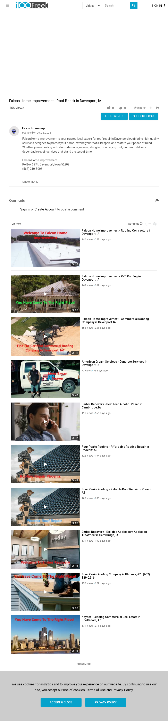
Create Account (45, 209)
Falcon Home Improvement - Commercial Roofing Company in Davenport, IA (115, 320)
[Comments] (157, 201)
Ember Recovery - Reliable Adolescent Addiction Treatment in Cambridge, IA (114, 533)
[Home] (32, 5)
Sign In (157, 5)
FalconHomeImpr (34, 128)
